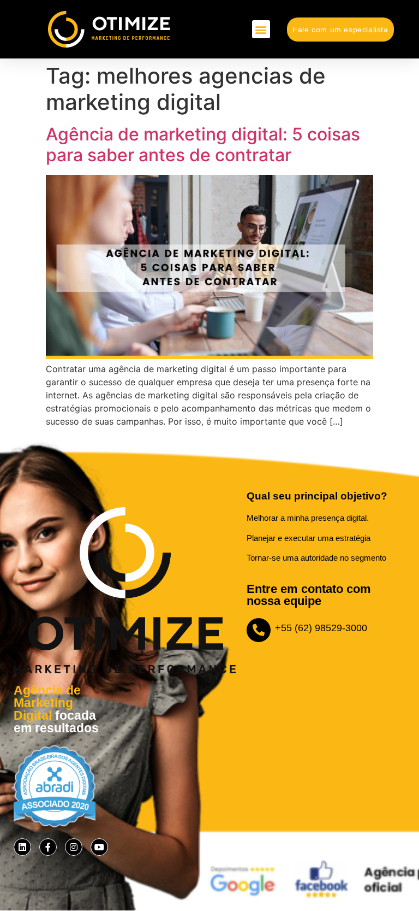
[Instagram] (73, 847)
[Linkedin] (22, 847)
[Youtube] (99, 847)
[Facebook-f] (48, 847)
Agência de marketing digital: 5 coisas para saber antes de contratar (203, 145)
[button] (261, 29)
